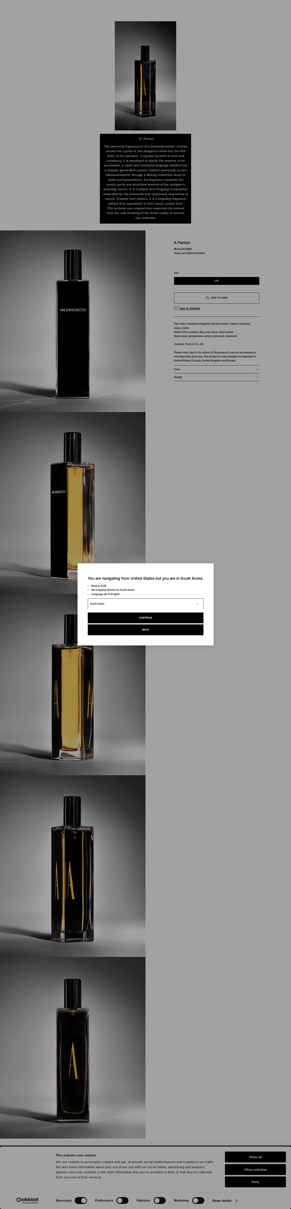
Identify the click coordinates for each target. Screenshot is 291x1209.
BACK (145, 630)
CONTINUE (145, 618)
